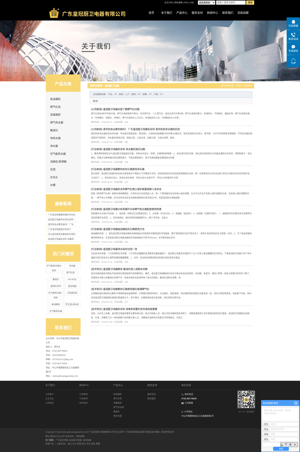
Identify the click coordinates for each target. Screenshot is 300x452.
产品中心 (182, 12)
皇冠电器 (72, 286)
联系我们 (227, 12)
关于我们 (166, 12)
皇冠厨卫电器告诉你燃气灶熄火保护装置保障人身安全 (132, 189)
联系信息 (186, 385)
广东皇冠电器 (131, 432)
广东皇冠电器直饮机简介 (59, 229)
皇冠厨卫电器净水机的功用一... (62, 219)
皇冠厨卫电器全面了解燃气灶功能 (121, 109)
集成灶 (54, 130)
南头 (84, 444)
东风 (88, 444)
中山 (74, 444)
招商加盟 (243, 12)
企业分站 (168, 2)
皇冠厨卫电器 (144, 432)
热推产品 (49, 444)
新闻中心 (212, 12)
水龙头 (54, 177)
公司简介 (49, 394)
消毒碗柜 (55, 114)
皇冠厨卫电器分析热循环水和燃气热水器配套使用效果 (132, 209)
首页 (151, 12)
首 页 (238, 85)
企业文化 (49, 398)
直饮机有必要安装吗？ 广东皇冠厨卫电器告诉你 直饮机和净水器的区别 (141, 129)
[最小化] (296, 403)
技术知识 (97, 269)
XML (192, 2)
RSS (186, 2)
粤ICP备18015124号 (55, 436)
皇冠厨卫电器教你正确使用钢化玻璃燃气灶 (126, 289)
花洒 (52, 169)
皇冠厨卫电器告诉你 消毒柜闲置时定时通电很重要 (130, 309)
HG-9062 (72, 279)
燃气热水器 (56, 122)
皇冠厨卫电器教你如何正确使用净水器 (123, 169)
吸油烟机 (55, 99)
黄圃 (98, 444)
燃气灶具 (55, 106)
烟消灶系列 (56, 286)
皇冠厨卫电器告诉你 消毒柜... (61, 239)
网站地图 (178, 2)
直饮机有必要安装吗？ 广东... (61, 224)
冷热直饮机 (72, 293)
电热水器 (55, 138)
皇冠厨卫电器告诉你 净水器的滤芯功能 (124, 149)
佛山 (70, 444)
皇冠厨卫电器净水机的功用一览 (120, 249)
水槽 (52, 185)
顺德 (79, 444)
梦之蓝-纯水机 (72, 304)
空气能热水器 (58, 153)
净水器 (54, 146)
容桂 (93, 444)
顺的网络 (80, 436)
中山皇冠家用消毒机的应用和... (62, 234)
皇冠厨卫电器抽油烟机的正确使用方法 (123, 229)
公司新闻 (97, 109)
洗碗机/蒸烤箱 (58, 161)
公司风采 (49, 403)
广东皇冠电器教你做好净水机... (62, 215)
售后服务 (151, 398)
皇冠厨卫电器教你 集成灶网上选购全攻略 (125, 269)
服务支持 (197, 12)
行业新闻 (97, 149)
